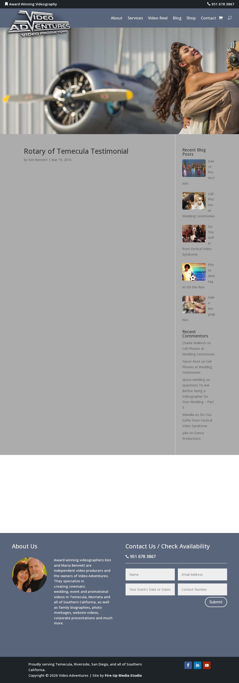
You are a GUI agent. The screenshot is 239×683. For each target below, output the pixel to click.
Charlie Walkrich (194, 343)
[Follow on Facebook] (188, 665)
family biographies (74, 607)
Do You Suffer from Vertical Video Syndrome (197, 420)
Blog (177, 18)
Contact (208, 18)
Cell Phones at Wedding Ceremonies (197, 367)
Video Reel (158, 18)
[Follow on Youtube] (207, 665)
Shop (191, 18)
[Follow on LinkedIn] (197, 665)
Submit (216, 601)
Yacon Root (191, 361)
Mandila (188, 414)
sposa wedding (193, 379)
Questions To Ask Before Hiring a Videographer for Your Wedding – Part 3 (198, 396)
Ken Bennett (38, 159)
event (75, 591)
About (117, 18)
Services (135, 18)
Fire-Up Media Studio (123, 675)
